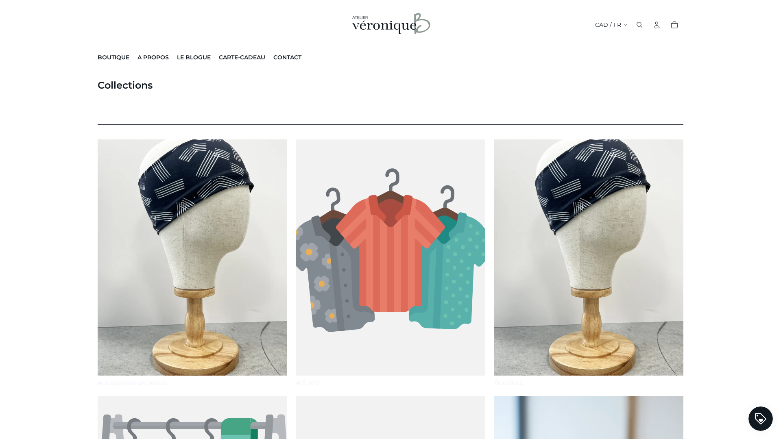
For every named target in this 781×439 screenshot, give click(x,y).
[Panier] (674, 25)
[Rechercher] (639, 25)
